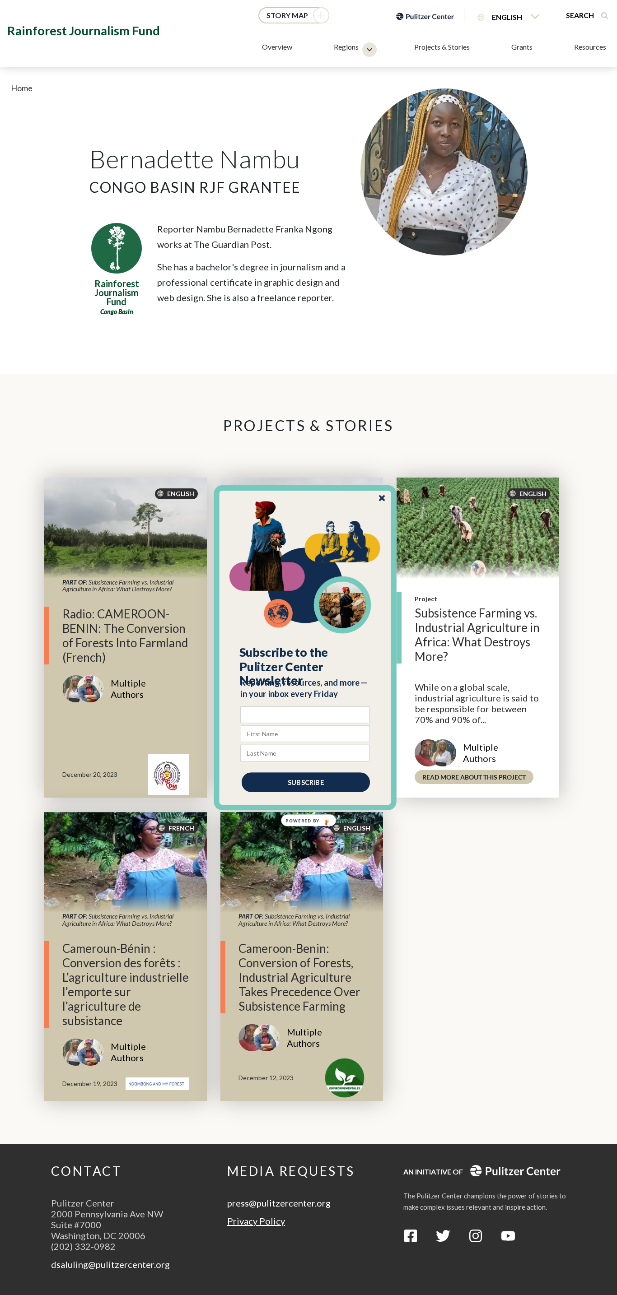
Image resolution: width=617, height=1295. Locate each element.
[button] (305, 666)
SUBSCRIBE (306, 782)
